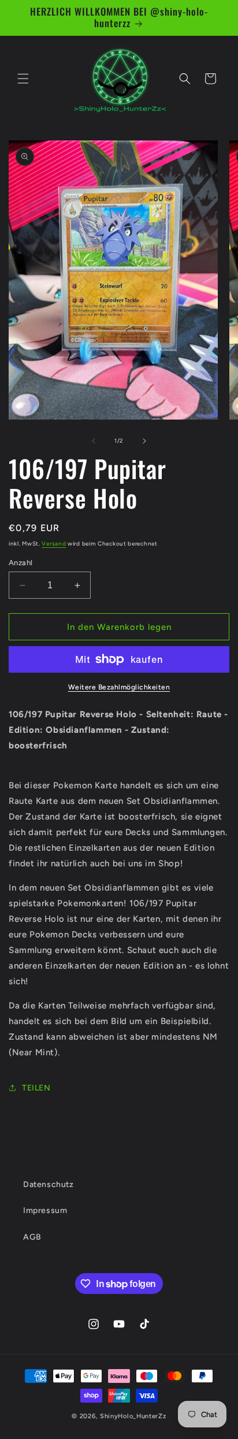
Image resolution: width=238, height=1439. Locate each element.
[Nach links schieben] (93, 441)
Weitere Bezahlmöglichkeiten (119, 687)
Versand (54, 543)
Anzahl (20, 562)
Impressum (45, 1210)
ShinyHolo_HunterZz (133, 1416)
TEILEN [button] (36, 1088)
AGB (32, 1237)
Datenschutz (48, 1184)
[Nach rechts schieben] (144, 441)
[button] (23, 78)
